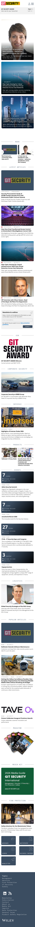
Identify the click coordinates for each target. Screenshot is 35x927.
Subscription (8, 900)
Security (6, 47)
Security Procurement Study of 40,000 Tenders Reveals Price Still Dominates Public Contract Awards (13, 195)
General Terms (8, 912)
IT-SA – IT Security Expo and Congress (14, 539)
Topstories (5, 191)
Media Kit (6, 906)
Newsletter (7, 898)
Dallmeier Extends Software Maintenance (15, 647)
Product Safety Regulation (14, 914)
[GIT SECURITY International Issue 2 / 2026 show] (23, 744)
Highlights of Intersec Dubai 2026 (12, 431)
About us (6, 904)
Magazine (17, 728)
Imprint (5, 908)
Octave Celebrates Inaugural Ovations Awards (17, 718)
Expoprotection (7, 567)
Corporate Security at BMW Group (12, 394)
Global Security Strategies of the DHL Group (16, 606)
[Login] (29, 3)
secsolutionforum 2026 (9, 517)
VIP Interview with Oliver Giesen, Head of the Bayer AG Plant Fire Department (14, 301)
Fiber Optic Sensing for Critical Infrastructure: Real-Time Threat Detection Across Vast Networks (13, 86)
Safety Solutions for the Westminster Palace (16, 826)
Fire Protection (9, 882)
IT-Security (7, 884)
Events (17, 470)
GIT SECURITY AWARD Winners (11, 361)
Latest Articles (17, 167)
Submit (27, 326)
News (17, 142)
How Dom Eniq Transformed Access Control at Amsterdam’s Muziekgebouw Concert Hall (16, 230)
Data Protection (9, 910)
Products (17, 445)
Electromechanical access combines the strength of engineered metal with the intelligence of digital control (14, 120)
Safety (5, 886)
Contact (5, 902)
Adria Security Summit (9, 487)
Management (16, 191)
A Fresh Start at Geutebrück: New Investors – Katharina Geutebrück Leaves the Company (15, 51)
